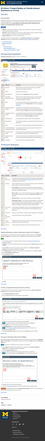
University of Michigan (5, 415)
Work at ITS (15, 418)
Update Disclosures (8, 46)
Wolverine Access (16, 430)
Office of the (17, 432)
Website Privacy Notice (18, 434)
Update (26, 39)
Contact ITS (14, 427)
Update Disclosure (10, 386)
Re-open (34, 39)
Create (29, 39)
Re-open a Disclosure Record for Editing (12, 50)
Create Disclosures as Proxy (9, 48)
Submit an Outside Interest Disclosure (16, 327)
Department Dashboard (7, 41)
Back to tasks (3, 228)
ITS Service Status (16, 416)
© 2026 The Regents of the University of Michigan (21, 437)
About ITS (15, 413)
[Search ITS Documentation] (42, 2)
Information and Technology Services (20, 411)
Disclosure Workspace (6, 43)
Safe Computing (16, 415)
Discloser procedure (29, 179)
